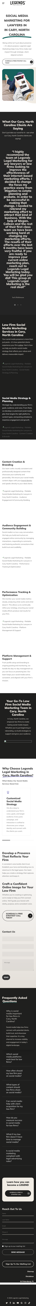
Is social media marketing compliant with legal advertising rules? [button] (14, 1155)
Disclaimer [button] (30, 1276)
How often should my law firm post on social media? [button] (14, 1073)
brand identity (26, 480)
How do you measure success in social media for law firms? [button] (14, 1121)
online (20, 345)
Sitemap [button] (30, 1271)
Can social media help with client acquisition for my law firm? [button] (14, 1105)
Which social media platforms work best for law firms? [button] (14, 1058)
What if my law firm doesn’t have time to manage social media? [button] (14, 1138)
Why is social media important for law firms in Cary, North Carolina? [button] (14, 1016)
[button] (3, 3)
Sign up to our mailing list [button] (18, 1264)
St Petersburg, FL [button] (27, 1281)
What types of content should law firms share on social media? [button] (14, 1088)
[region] (18, 223)
